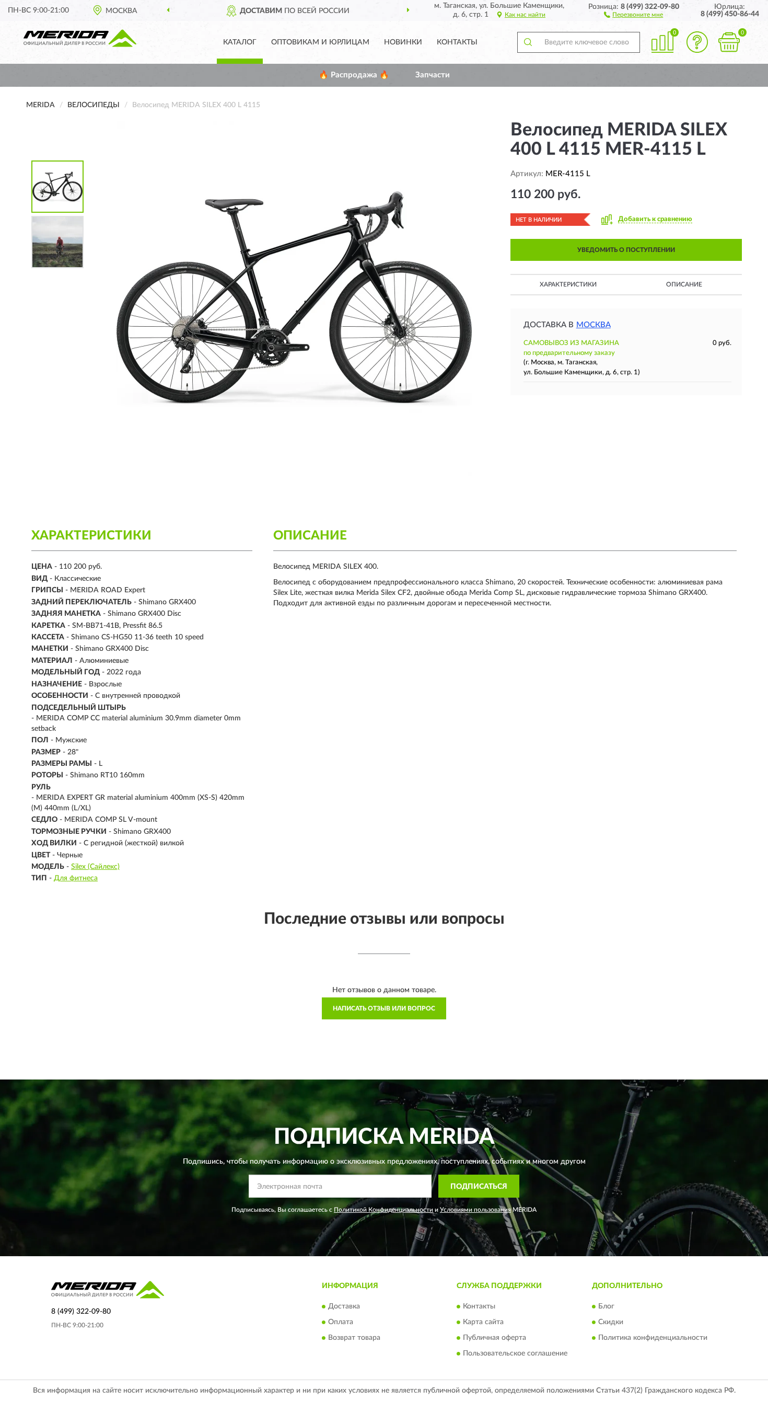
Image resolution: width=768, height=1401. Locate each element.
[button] (633, 14)
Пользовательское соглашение (515, 1353)
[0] (728, 42)
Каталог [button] (240, 42)
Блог (606, 1306)
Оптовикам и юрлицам (320, 42)
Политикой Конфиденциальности (383, 1210)
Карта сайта (483, 1322)
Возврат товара (354, 1337)
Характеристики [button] (568, 284)
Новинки (403, 42)
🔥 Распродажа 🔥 (354, 75)
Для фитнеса (76, 878)
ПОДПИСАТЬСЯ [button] (478, 1186)
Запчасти (432, 75)
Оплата (340, 1322)
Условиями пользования (475, 1210)
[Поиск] (527, 42)
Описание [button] (684, 284)
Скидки (610, 1322)
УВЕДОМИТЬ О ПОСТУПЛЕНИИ (626, 250)
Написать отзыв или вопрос (384, 1008)
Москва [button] (593, 325)
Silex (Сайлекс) (95, 866)
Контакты (457, 42)
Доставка (344, 1306)
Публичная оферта (494, 1337)
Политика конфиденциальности (652, 1337)
